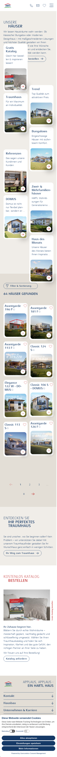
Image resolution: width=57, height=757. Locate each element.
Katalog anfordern (16, 658)
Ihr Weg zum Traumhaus (20, 553)
